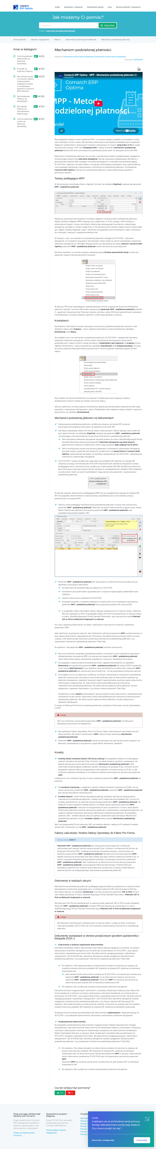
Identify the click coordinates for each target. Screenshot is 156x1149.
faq (110, 7)
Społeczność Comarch (128, 7)
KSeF (57, 7)
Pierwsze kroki (95, 7)
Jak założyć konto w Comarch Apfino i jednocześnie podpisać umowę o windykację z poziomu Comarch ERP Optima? (25, 83)
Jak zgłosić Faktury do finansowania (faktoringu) (23, 110)
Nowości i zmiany (73, 7)
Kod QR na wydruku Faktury (25, 70)
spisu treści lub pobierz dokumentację (61, 31)
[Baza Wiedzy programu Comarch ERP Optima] (23, 7)
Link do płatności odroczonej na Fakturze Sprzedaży (25, 60)
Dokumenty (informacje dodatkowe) (78, 57)
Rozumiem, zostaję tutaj (103, 1140)
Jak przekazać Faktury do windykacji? (23, 98)
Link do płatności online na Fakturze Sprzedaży (25, 122)
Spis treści (84, 1118)
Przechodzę (142, 1140)
